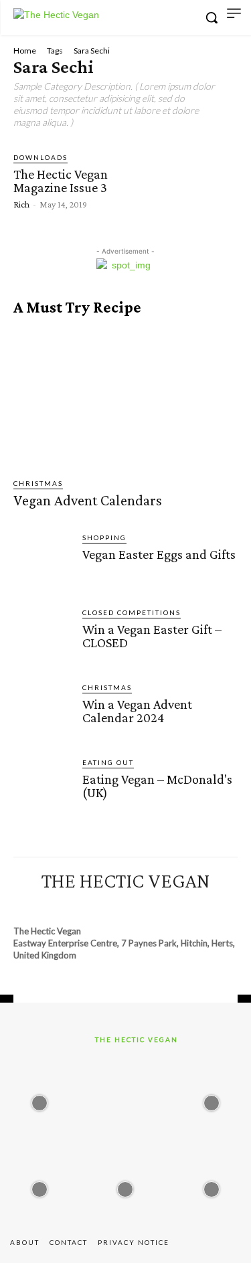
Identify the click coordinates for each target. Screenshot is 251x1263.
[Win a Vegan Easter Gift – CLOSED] (42, 636)
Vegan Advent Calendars (87, 500)
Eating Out (108, 762)
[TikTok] (138, 906)
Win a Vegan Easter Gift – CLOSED (152, 636)
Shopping (104, 537)
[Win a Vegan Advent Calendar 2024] (42, 711)
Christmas (38, 483)
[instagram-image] (39, 1099)
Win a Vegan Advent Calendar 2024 (137, 711)
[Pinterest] (113, 906)
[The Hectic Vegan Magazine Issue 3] (173, 180)
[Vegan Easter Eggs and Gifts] (42, 561)
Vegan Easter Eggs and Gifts (159, 554)
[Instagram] (89, 906)
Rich (21, 204)
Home (24, 51)
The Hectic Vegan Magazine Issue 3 (60, 181)
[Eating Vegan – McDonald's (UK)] (42, 786)
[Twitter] (162, 906)
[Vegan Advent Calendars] (125, 397)
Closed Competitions (131, 612)
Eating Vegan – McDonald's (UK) (157, 786)
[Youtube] (186, 906)
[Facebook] (64, 906)
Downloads (40, 157)
